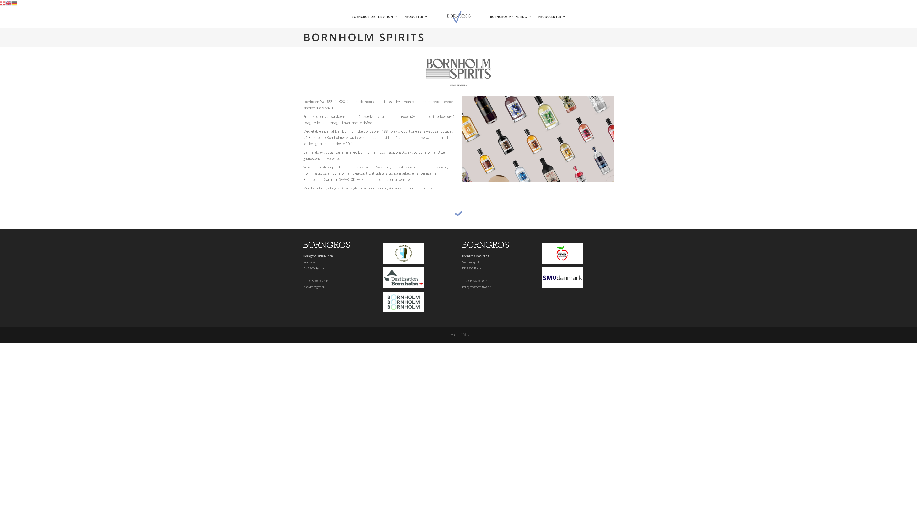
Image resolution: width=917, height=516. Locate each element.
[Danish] (3, 3)
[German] (14, 3)
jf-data (466, 335)
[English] (8, 3)
